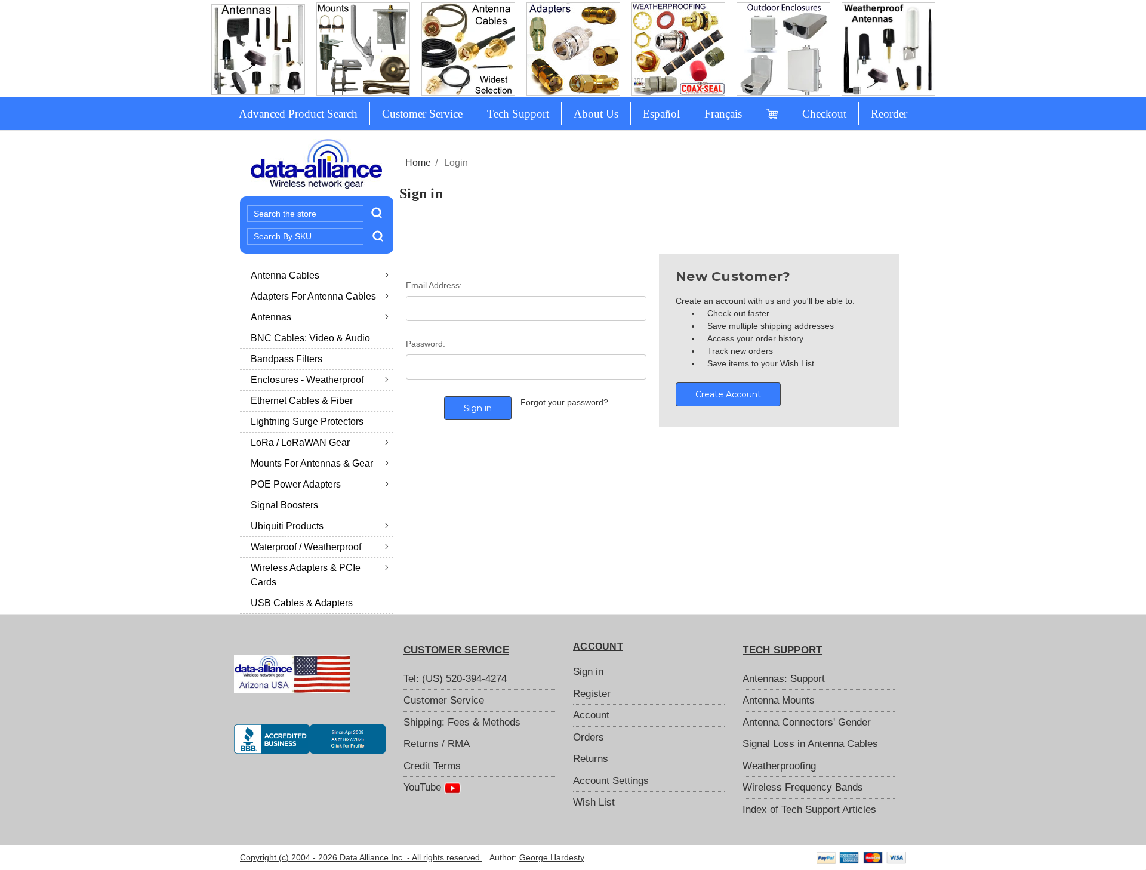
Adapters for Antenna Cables (313, 296)
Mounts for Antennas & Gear (312, 463)
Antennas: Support (784, 678)
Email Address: (434, 285)
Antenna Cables (285, 275)
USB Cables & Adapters (302, 603)
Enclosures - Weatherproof (307, 380)
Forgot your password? (564, 402)
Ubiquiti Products (287, 526)
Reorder (889, 113)
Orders (588, 737)
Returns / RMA (436, 743)
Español (661, 113)
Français (723, 113)
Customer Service (422, 113)
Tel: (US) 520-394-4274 (455, 678)
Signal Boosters (284, 505)
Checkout (824, 113)
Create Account (728, 394)
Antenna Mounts (779, 700)
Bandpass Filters (286, 359)
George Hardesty (551, 857)
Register (592, 693)
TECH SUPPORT (782, 650)
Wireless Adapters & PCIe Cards (306, 575)
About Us (596, 113)
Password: (425, 343)
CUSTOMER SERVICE (456, 650)
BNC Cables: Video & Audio (310, 338)
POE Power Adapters (296, 484)
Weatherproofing (779, 766)
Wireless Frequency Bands (803, 787)
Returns (590, 758)
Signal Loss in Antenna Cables (810, 743)
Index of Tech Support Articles (809, 809)
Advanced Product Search (298, 113)
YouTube (423, 787)
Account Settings (611, 780)
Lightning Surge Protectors (307, 422)
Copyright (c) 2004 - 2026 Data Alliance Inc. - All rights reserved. (361, 857)
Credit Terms (432, 766)
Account (591, 715)
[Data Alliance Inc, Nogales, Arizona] (310, 738)
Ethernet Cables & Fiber (302, 401)
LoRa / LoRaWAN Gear (300, 442)
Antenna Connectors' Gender (807, 722)
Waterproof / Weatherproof (306, 547)
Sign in (588, 671)
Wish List (594, 802)
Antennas (271, 317)
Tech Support (518, 113)
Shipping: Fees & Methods (461, 722)
